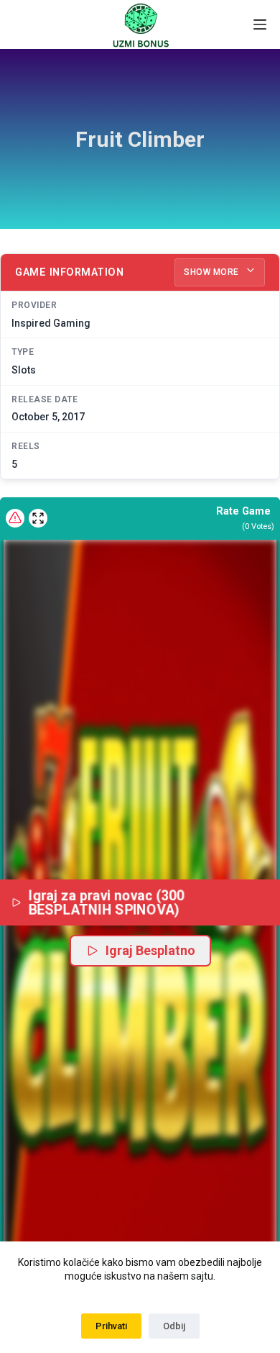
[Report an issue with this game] (15, 518)
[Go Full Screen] (38, 518)
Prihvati (111, 1326)
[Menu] (259, 24)
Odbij (174, 1326)
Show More (212, 272)
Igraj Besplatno (150, 950)
